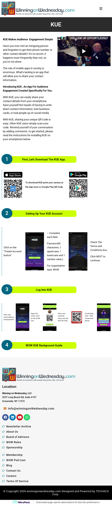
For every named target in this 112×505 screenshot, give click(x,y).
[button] (100, 8)
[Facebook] (5, 417)
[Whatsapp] (27, 417)
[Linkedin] (12, 417)
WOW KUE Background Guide (44, 345)
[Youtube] (19, 417)
